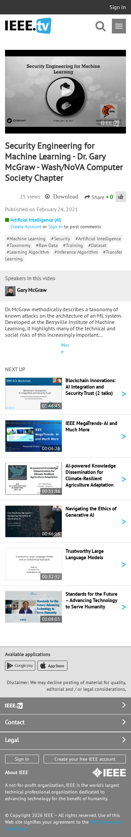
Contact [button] (15, 722)
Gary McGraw (32, 289)
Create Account (25, 227)
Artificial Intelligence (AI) (35, 220)
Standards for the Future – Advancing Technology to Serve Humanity (92, 600)
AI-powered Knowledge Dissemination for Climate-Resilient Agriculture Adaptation (91, 475)
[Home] (28, 26)
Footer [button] (13, 705)
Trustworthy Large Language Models (85, 554)
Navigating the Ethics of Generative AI (91, 511)
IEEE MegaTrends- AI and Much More (91, 426)
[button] (65, 91)
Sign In (118, 7)
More (65, 348)
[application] (65, 92)
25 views (30, 196)
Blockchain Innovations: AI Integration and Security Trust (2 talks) (91, 386)
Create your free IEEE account (85, 759)
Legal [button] (12, 740)
